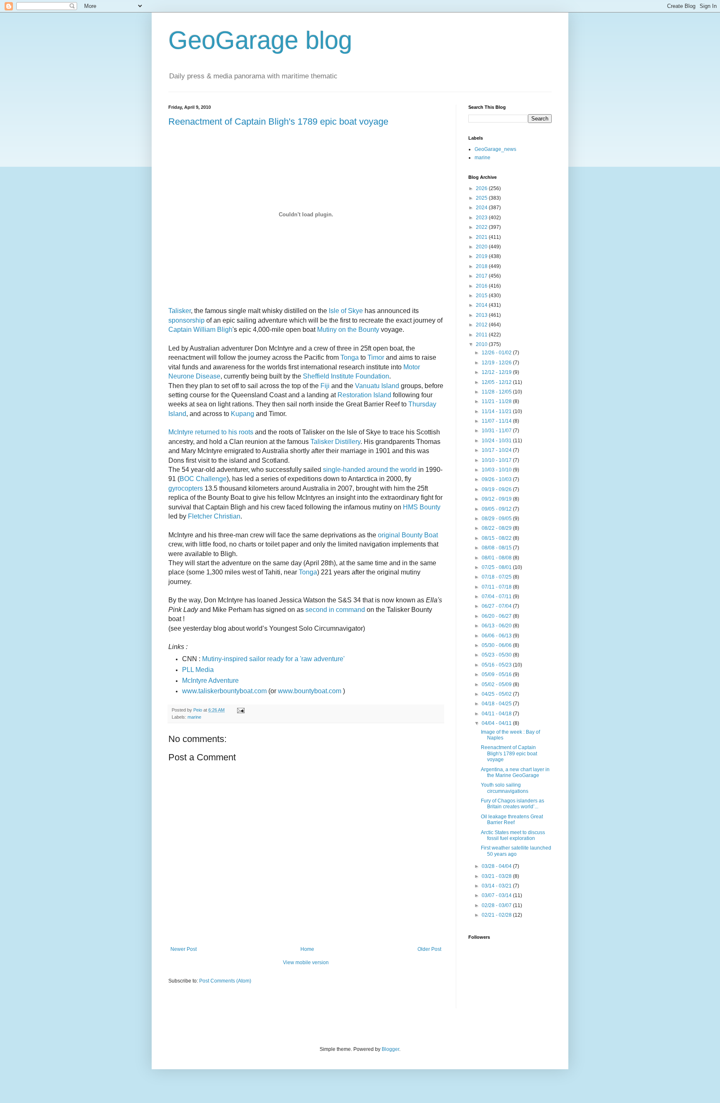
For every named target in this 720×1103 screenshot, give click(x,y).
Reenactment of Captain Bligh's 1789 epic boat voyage (278, 121)
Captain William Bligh (200, 329)
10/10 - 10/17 (497, 460)
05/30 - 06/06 (497, 645)
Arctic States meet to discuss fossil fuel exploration (513, 835)
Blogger (390, 1049)
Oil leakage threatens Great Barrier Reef (512, 819)
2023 (482, 218)
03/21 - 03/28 (497, 876)
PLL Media (198, 669)
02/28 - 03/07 (497, 905)
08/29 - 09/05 (497, 518)
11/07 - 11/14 (497, 421)
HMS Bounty (421, 507)
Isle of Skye (346, 310)
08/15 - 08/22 (497, 538)
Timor (376, 357)
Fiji (325, 385)
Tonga (349, 357)
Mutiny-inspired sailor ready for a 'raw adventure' (273, 658)
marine (194, 716)
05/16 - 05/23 (497, 665)
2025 (482, 198)
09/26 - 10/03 (497, 479)
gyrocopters (185, 488)
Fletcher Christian (214, 516)
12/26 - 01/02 (497, 353)
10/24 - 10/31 (497, 441)
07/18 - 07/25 (497, 577)
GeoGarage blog (260, 40)
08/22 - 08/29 (497, 528)
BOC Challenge (203, 478)
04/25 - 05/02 (497, 694)
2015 (482, 295)
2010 (482, 344)
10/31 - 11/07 (497, 431)
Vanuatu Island (377, 385)
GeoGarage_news (495, 149)
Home (307, 949)
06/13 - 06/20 (497, 626)
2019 (482, 256)
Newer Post (183, 949)
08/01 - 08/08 (497, 558)
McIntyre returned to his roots (210, 432)
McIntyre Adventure (210, 680)
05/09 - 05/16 (497, 674)
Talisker (179, 310)
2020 (482, 247)
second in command (335, 609)
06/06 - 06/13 (497, 636)
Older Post (429, 949)
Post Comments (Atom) (225, 981)
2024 (482, 208)
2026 (482, 188)
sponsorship (186, 320)
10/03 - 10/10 (497, 470)
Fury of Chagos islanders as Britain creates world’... (512, 804)
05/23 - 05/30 (497, 655)
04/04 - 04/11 (497, 723)
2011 (482, 335)
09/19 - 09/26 (497, 489)
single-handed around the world (370, 469)
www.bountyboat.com (309, 690)
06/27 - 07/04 (497, 606)
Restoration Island (364, 395)
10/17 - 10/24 (497, 450)
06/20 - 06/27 (497, 616)
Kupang (242, 413)
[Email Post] (240, 709)
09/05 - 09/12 (497, 509)
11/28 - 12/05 (497, 392)
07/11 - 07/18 (497, 587)
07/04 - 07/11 (497, 596)
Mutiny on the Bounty (348, 329)
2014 (482, 305)
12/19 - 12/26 (497, 363)
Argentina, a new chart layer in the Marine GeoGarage (515, 772)
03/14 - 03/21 (497, 886)
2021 (482, 237)
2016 (482, 286)
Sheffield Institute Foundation (346, 376)
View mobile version (306, 962)
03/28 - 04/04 (497, 866)
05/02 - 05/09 (497, 684)
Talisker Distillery (335, 441)
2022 (482, 227)
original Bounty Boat (408, 535)
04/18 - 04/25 (497, 704)
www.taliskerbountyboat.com (224, 690)
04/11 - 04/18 (497, 714)
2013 (482, 315)
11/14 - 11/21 (497, 411)
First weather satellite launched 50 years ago (516, 851)
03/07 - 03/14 (497, 895)
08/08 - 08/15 (497, 548)
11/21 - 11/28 (497, 401)
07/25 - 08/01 (497, 567)
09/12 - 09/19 (497, 499)
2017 (482, 276)
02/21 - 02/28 (497, 915)
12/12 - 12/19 (497, 372)
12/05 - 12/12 (497, 382)
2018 (482, 266)
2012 (482, 325)
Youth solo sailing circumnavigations (504, 788)
